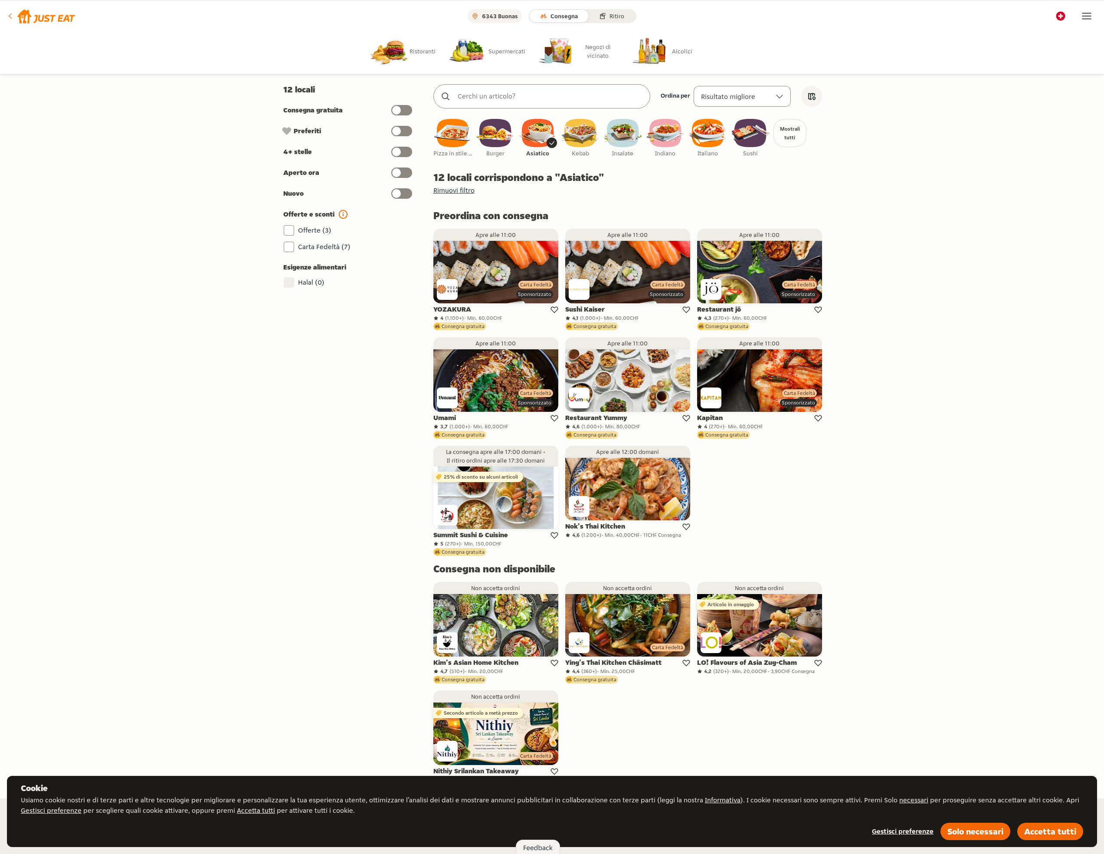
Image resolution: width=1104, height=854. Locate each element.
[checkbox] (452, 138)
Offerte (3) (314, 230)
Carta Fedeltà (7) (324, 246)
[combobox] (550, 96)
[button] (41, 16)
